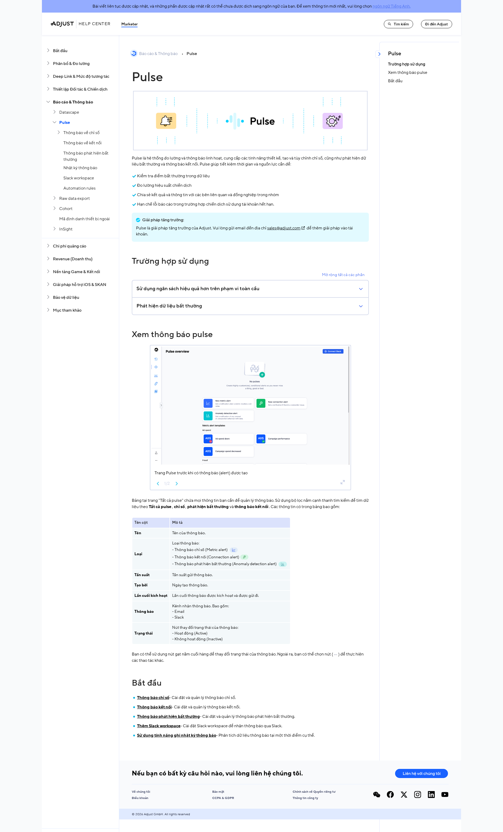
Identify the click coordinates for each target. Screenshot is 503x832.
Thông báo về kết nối (82, 143)
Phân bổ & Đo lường (71, 64)
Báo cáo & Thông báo (73, 102)
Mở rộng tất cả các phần (343, 274)
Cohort (66, 209)
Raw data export (74, 198)
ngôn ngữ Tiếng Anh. (392, 6)
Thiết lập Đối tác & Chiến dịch (80, 89)
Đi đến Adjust (436, 24)
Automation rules (79, 188)
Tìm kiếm (401, 24)
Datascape (69, 112)
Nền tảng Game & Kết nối (76, 272)
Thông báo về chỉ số (81, 133)
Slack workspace (78, 178)
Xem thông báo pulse (172, 334)
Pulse (64, 122)
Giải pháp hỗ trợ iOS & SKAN (79, 285)
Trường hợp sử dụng (170, 261)
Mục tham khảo (67, 310)
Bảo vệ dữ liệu (66, 297)
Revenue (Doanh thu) (72, 259)
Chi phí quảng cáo (69, 246)
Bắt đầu (60, 51)
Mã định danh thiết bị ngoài (84, 219)
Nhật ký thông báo (80, 168)
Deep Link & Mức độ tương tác (81, 76)
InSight (66, 229)
